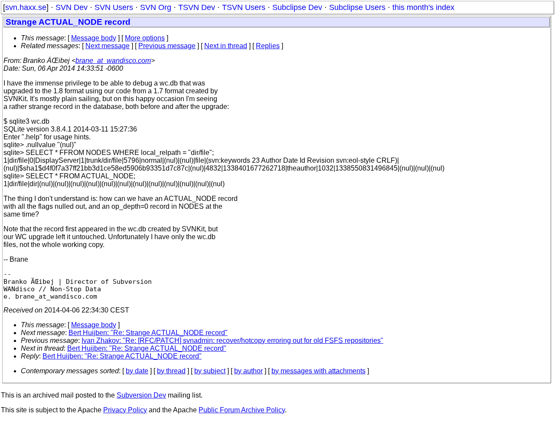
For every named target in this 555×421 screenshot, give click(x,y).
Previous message (167, 45)
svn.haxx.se (25, 7)
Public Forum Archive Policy (242, 410)
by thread (171, 371)
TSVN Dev (196, 7)
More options (145, 38)
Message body (93, 38)
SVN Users (114, 7)
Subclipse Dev (297, 7)
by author (248, 371)
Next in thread (225, 45)
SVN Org (155, 7)
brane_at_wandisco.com (113, 60)
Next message (107, 45)
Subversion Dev (141, 395)
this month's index (423, 7)
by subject (209, 371)
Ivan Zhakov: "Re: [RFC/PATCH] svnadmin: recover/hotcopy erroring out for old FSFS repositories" (232, 340)
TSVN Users (243, 7)
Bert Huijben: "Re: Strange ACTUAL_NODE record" (148, 332)
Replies (268, 45)
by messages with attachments (318, 371)
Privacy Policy (125, 410)
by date (137, 371)
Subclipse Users (357, 7)
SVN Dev (72, 7)
